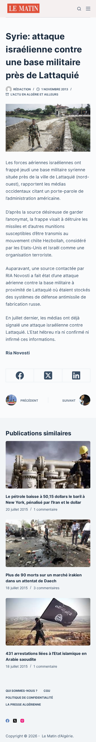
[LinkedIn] (76, 375)
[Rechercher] (79, 9)
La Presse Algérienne (23, 704)
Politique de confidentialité (29, 697)
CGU (47, 691)
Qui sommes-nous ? (21, 691)
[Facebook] (20, 375)
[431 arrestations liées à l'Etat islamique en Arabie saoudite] (48, 622)
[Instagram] (22, 721)
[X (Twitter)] (48, 375)
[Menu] (88, 8)
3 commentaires (46, 588)
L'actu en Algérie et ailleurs (34, 94)
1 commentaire (45, 509)
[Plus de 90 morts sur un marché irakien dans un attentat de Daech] (48, 543)
